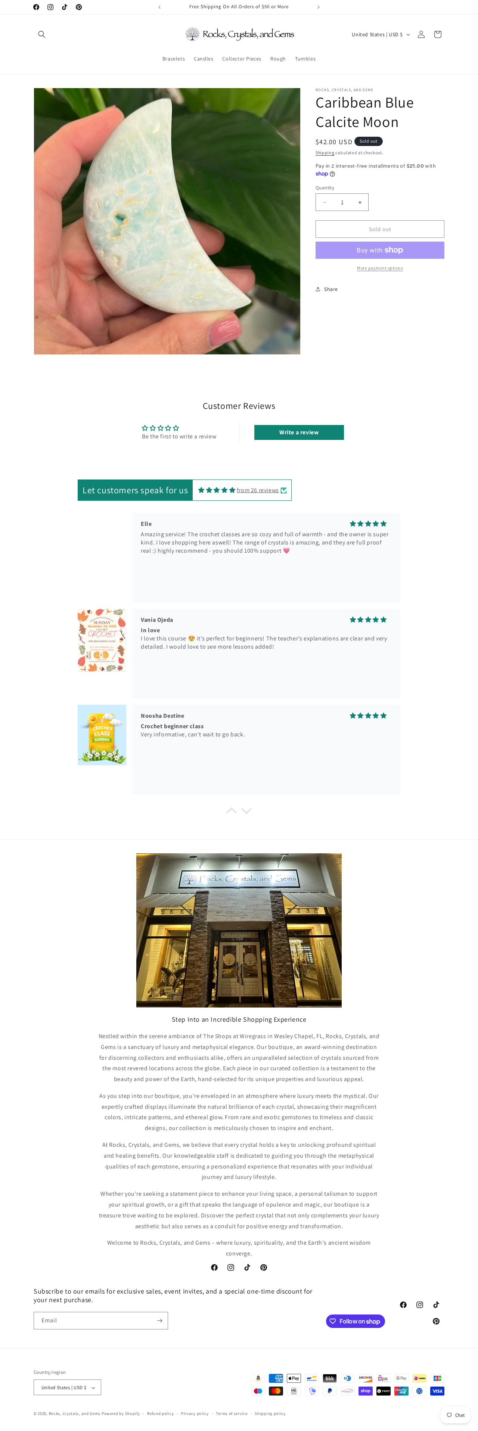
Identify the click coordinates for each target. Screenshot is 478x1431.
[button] (42, 34)
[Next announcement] (318, 7)
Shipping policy (270, 1413)
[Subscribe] (159, 1320)
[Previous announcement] (159, 7)
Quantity (325, 187)
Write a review (299, 432)
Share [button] (331, 289)
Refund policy (160, 1413)
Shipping (325, 152)
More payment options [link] (380, 268)
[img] (216, 490)
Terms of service (231, 1413)
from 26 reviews (258, 490)
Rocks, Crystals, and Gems (75, 1413)
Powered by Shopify (121, 1413)
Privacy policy (195, 1413)
